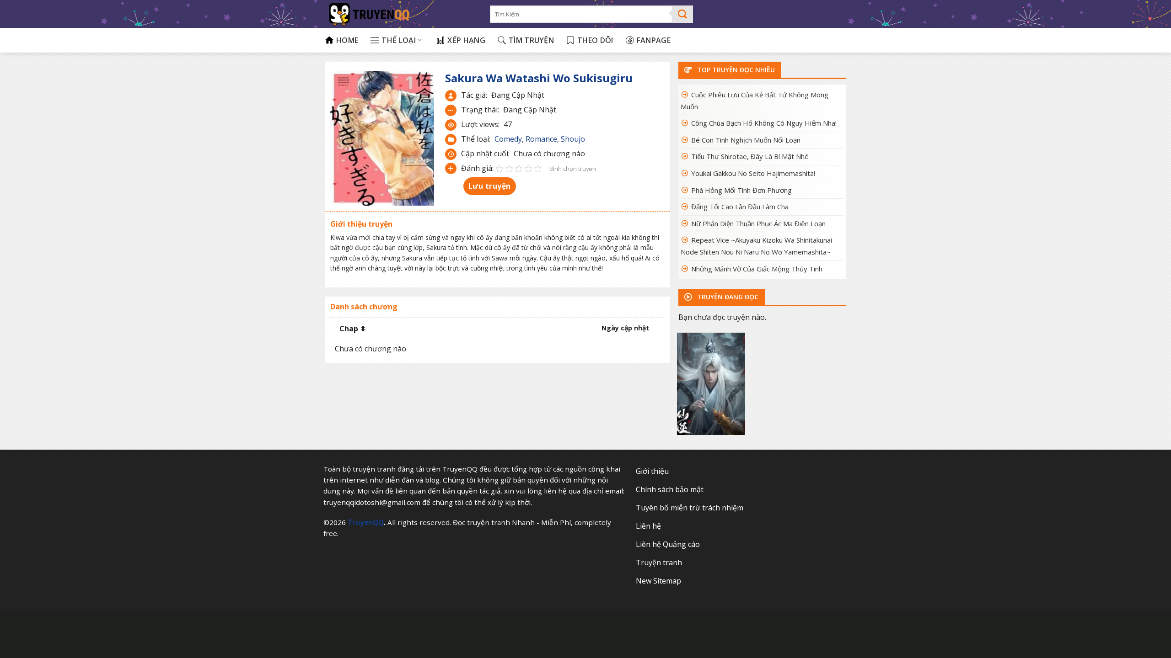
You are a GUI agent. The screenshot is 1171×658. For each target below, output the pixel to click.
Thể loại (398, 40)
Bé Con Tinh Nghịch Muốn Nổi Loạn (745, 139)
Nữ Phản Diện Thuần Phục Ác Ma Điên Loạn (758, 223)
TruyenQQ (366, 522)
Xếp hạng (466, 40)
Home (347, 40)
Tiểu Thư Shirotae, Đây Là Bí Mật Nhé (750, 156)
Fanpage (654, 40)
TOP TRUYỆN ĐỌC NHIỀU (735, 69)
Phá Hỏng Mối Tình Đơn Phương (741, 190)
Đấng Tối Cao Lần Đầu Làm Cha (740, 206)
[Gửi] (682, 14)
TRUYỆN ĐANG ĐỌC (726, 296)
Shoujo (573, 139)
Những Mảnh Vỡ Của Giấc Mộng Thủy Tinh (756, 268)
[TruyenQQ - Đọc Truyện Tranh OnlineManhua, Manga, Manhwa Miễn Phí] (400, 14)
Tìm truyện (531, 40)
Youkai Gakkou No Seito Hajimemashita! (753, 173)
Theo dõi (595, 40)
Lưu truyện (489, 186)
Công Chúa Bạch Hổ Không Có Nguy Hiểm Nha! (764, 122)
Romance (541, 139)
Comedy (508, 139)
